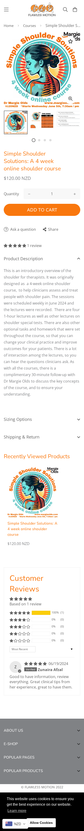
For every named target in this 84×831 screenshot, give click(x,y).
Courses (29, 25)
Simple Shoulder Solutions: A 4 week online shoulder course (32, 529)
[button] (15, 245)
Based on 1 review (25, 604)
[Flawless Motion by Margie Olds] (42, 9)
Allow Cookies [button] (41, 823)
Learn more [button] (16, 811)
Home (9, 25)
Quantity (11, 193)
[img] (36, 663)
